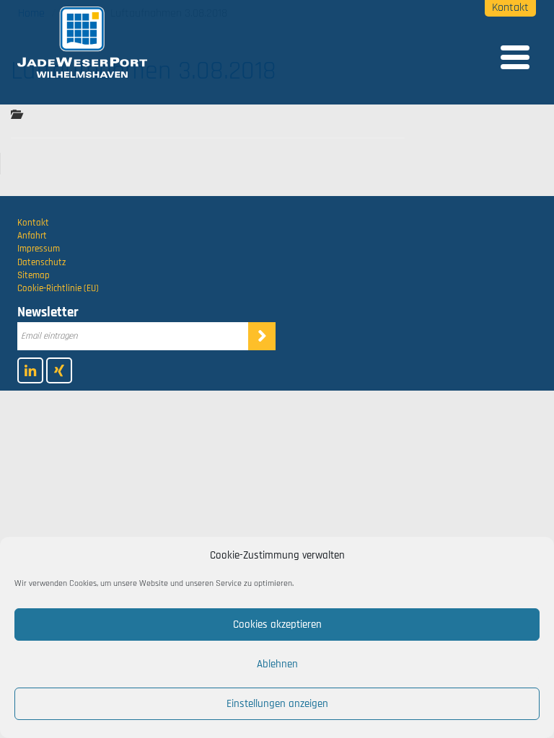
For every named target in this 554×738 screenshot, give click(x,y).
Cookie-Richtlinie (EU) (58, 288)
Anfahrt (32, 235)
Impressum (38, 248)
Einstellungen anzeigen (277, 704)
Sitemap (33, 275)
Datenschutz (41, 262)
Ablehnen (277, 664)
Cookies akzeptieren (277, 624)
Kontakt (510, 7)
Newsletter (48, 312)
